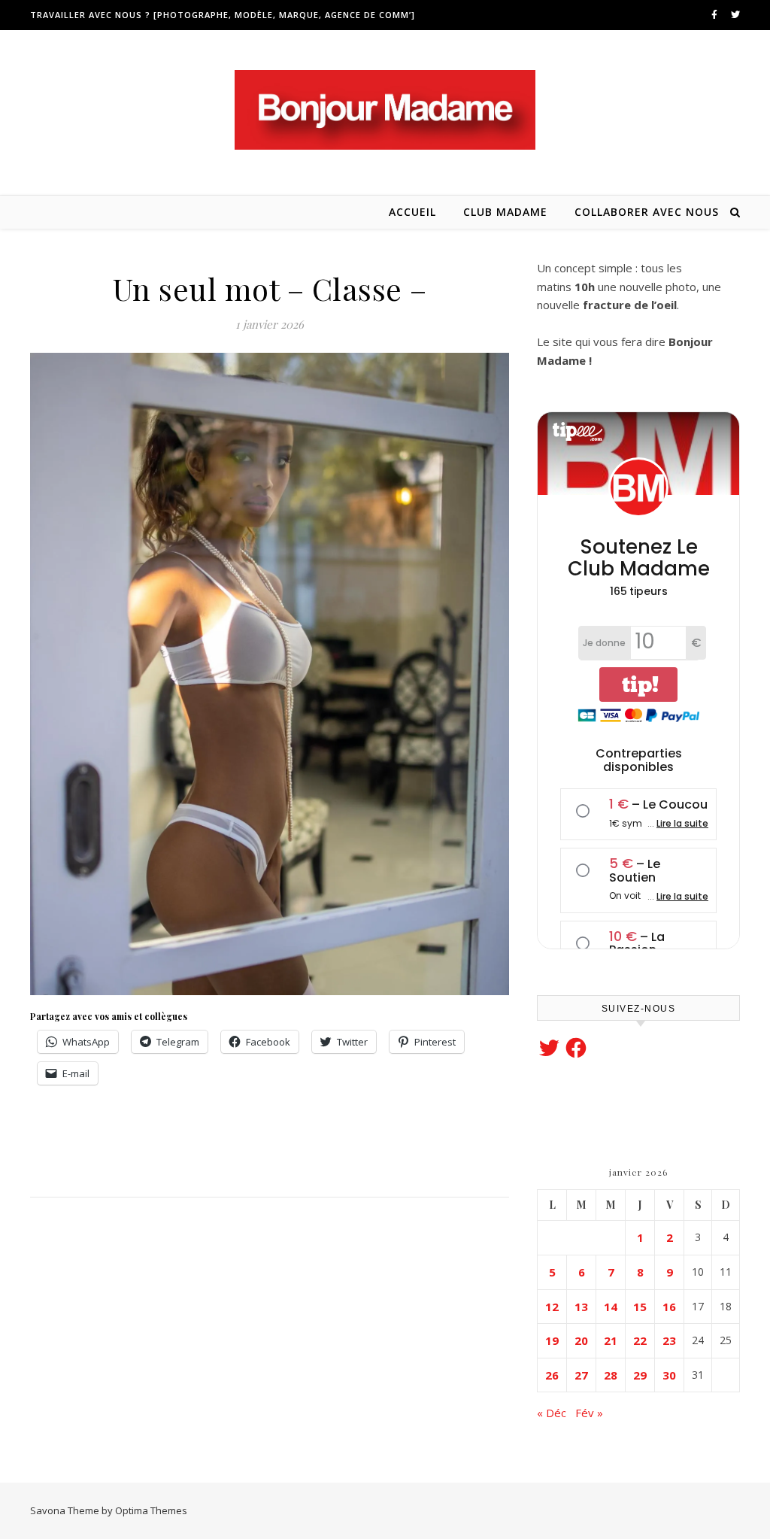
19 (552, 1340)
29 (640, 1375)
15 (640, 1306)
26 (552, 1375)
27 (581, 1375)
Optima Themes (151, 1510)
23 (669, 1340)
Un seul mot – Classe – (270, 288)
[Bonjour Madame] (385, 110)
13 (581, 1306)
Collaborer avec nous (646, 212)
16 (669, 1306)
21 (610, 1340)
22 (640, 1340)
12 (552, 1306)
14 (610, 1306)
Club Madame (505, 212)
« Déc (551, 1412)
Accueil (412, 212)
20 (581, 1340)
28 (610, 1375)
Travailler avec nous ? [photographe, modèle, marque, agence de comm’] (222, 14)
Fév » (589, 1412)
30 (669, 1375)
